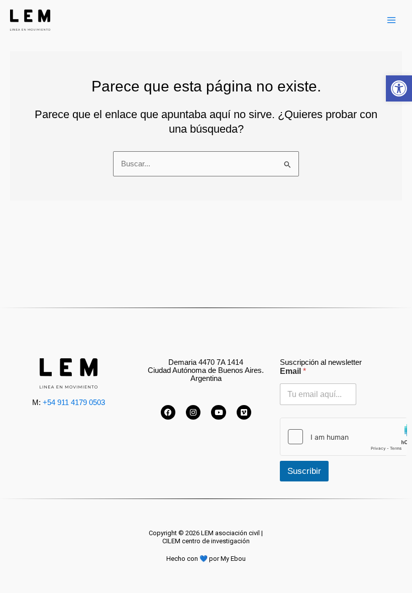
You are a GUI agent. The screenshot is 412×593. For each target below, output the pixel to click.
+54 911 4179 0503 (74, 403)
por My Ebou (227, 558)
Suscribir (304, 471)
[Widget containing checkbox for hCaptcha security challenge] (343, 437)
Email (293, 371)
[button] (399, 88)
